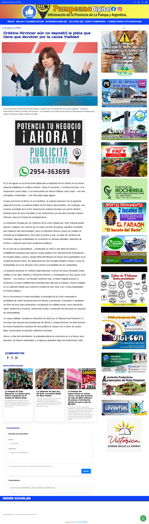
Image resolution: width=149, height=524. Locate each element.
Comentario (12, 449)
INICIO (11, 21)
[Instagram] (146, 2)
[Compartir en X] (12, 358)
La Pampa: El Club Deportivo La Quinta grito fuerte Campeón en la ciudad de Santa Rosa (17, 394)
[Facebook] (142, 2)
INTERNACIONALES (56, 21)
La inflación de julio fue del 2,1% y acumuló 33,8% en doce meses (48, 393)
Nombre (11, 439)
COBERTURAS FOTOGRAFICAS (124, 21)
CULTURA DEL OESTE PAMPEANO (87, 21)
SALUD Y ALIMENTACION (30, 21)
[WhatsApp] (138, 2)
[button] (135, 2)
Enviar (86, 471)
